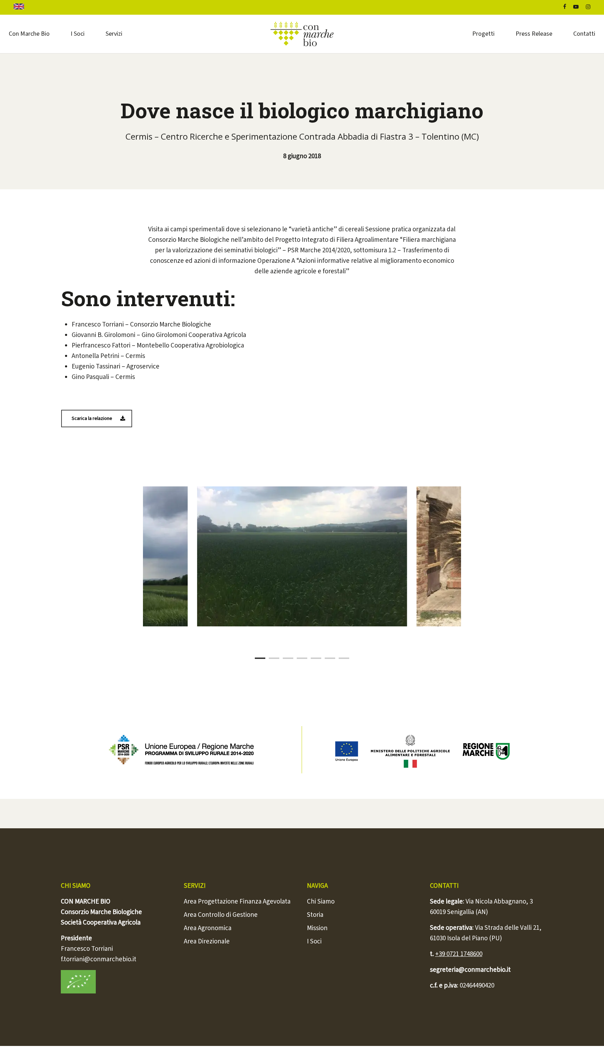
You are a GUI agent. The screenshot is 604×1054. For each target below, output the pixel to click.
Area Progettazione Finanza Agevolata (237, 901)
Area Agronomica (207, 928)
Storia (315, 915)
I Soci (314, 941)
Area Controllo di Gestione (221, 915)
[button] (96, 418)
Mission (317, 928)
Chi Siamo (321, 901)
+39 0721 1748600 (458, 954)
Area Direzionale (207, 941)
